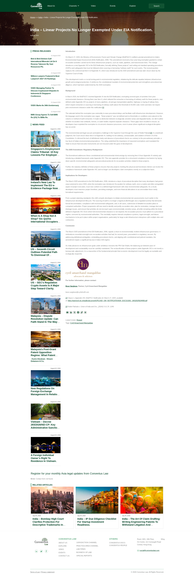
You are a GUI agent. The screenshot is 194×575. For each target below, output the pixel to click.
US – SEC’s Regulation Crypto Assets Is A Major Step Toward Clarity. (45, 285)
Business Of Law (84, 552)
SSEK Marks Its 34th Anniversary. (45, 105)
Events (62, 553)
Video (61, 549)
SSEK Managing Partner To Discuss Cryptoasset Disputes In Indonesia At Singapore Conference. (45, 92)
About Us (63, 543)
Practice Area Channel (87, 546)
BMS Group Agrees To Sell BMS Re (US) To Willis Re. (44, 116)
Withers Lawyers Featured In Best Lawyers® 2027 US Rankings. (45, 77)
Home (32, 17)
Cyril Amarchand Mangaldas (81, 323)
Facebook (46, 551)
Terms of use (35, 572)
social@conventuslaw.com (149, 550)
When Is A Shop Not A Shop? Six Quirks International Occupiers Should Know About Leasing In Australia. (44, 221)
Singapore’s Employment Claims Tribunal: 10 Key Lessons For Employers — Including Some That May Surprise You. (45, 155)
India (40, 17)
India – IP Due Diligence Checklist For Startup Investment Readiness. (96, 521)
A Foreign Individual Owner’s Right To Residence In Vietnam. (44, 458)
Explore (63, 546)
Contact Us (64, 556)
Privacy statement (47, 572)
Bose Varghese (71, 286)
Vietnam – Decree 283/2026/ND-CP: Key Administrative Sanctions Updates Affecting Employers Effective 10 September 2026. (45, 429)
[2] (151, 133)
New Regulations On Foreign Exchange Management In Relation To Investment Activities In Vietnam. (45, 394)
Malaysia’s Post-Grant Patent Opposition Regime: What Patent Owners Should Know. (43, 354)
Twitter (41, 551)
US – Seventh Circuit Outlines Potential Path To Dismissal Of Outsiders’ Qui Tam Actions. (44, 255)
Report (79, 320)
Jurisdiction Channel (86, 542)
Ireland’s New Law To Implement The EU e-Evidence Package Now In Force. (44, 187)
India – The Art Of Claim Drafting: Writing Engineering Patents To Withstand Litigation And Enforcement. (141, 523)
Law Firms (81, 549)
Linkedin (36, 551)
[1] (103, 107)
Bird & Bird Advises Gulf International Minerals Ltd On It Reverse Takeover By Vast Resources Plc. (44, 63)
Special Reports (84, 556)
